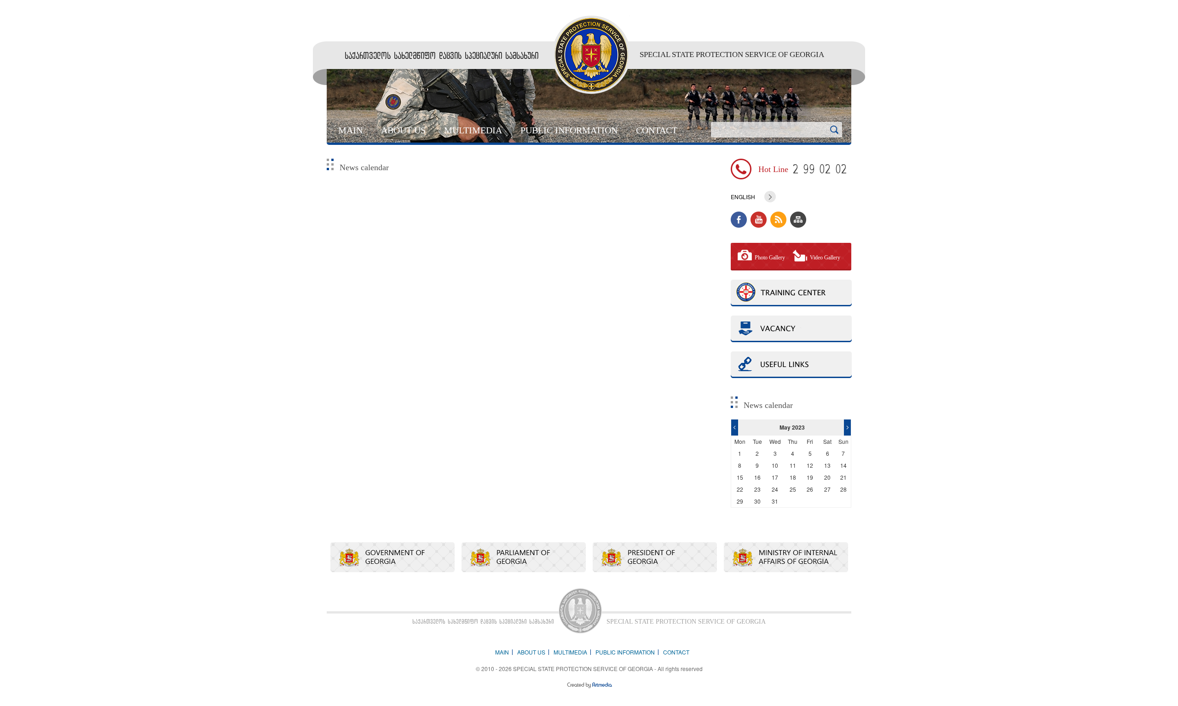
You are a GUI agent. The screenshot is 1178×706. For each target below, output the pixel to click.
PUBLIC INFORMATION (569, 130)
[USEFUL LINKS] (791, 364)
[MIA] (786, 557)
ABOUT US (403, 130)
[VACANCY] (791, 329)
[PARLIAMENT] (524, 557)
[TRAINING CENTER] (791, 293)
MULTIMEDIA (473, 130)
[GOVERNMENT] (392, 557)
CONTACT (656, 130)
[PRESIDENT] (655, 557)
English (743, 197)
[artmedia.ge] (589, 686)
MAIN (350, 130)
